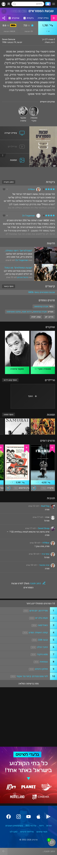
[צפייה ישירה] (14, 128)
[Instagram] (19, 817)
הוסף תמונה (8, 414)
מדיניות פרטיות (27, 831)
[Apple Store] (38, 817)
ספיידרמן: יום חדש (38, 610)
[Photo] (43, 426)
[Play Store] (48, 817)
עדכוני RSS (31, 825)
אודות (49, 825)
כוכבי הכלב (42, 647)
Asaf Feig (45, 506)
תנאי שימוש (41, 831)
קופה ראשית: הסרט (38, 632)
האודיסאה (43, 625)
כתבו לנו (13, 831)
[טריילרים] (14, 141)
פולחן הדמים (41, 669)
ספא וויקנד (42, 654)
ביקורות (29, 18)
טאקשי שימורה (17, 368)
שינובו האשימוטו (14, 311)
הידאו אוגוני (27, 311)
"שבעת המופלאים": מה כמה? (18, 267)
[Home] (47, 4)
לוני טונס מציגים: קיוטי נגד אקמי (32, 676)
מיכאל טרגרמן (22, 277)
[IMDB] (12, 25)
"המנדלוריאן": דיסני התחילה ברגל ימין (18, 250)
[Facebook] (9, 817)
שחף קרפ (45, 554)
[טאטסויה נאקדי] (33, 107)
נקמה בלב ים (41, 618)
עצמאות (44, 661)
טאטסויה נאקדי (44, 368)
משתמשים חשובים (14, 825)
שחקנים (14, 18)
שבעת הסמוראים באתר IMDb (41, 292)
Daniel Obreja (43, 528)
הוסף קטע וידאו (10, 380)
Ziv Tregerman (28, 215)
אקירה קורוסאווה (40, 311)
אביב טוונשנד (44, 565)
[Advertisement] (28, 172)
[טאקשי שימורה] (23, 107)
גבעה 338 (43, 640)
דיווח (41, 825)
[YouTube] (28, 817)
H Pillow (31, 189)
